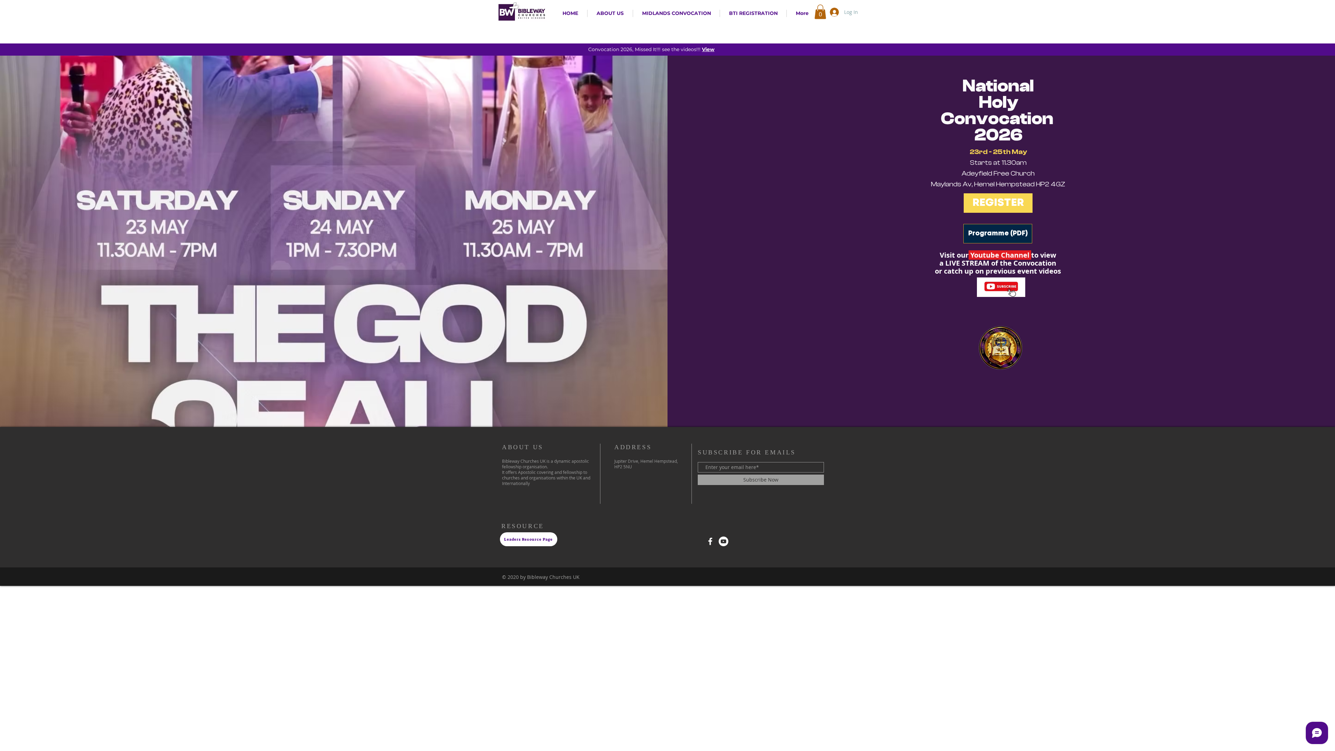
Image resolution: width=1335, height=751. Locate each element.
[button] (820, 12)
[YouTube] (723, 541)
